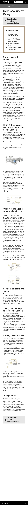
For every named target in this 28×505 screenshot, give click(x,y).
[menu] (25, 2)
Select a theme (16, 6)
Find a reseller (18, 2)
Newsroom (5, 503)
